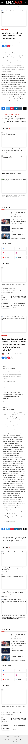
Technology (4, 29)
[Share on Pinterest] (8, 46)
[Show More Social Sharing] (11, 46)
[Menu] (2, 2)
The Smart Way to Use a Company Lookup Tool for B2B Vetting (18, 221)
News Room (8, 42)
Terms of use (15, 739)
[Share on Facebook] (2, 46)
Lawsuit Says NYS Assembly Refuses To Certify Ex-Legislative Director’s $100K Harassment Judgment (12, 592)
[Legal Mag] (14, 2)
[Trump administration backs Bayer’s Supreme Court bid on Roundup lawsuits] (5, 236)
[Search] (26, 2)
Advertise (22, 739)
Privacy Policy (8, 739)
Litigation (4, 335)
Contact (15, 741)
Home (2, 6)
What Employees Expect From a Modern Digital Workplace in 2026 (17, 228)
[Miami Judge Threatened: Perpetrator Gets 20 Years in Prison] (14, 558)
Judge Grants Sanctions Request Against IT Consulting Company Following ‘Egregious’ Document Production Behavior (13, 617)
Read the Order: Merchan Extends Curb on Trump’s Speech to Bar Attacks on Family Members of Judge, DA (7, 120)
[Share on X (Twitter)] (5, 46)
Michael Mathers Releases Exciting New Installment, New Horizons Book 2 (18, 214)
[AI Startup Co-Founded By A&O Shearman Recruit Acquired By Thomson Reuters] (14, 139)
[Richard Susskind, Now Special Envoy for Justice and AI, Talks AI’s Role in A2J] (14, 162)
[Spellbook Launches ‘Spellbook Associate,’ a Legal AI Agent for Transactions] (14, 185)
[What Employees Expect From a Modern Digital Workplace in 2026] (5, 229)
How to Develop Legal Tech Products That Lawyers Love (20, 539)
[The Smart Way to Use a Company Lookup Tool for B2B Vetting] (5, 221)
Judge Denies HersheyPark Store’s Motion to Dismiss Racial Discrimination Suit (20, 120)
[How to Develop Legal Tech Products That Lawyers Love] (14, 18)
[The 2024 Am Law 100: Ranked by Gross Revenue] (14, 274)
